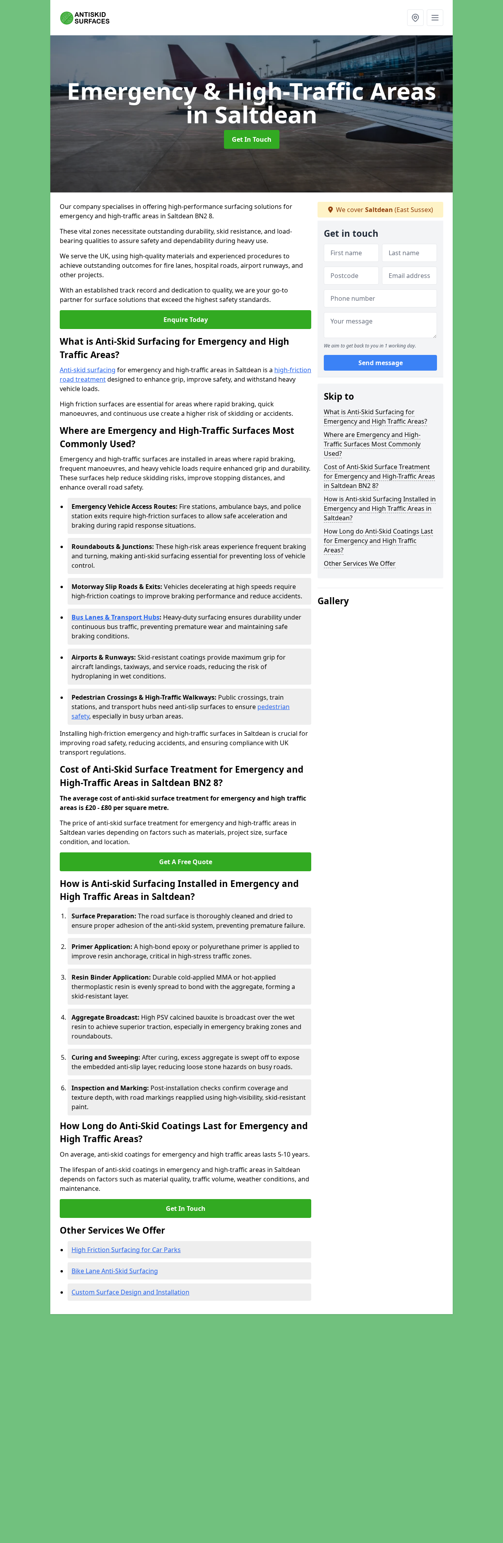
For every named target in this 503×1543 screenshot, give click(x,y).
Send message (380, 363)
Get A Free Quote (185, 861)
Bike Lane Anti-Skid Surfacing (115, 1271)
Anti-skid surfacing (88, 370)
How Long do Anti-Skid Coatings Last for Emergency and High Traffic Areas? (378, 540)
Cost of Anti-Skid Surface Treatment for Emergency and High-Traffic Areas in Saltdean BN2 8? (379, 476)
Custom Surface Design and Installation (130, 1292)
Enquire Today (185, 319)
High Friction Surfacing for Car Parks (126, 1249)
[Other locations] (415, 17)
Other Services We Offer (360, 563)
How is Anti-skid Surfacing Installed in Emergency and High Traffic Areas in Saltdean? (380, 508)
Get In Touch (252, 139)
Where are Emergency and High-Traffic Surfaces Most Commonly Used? (372, 444)
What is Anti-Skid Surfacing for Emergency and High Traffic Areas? (375, 417)
